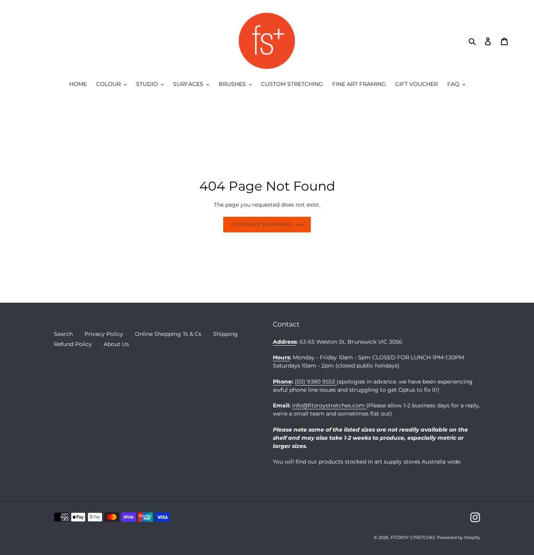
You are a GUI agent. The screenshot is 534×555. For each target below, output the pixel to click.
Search (63, 333)
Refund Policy (73, 344)
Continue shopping (261, 224)
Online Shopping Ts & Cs (168, 333)
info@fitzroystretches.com (329, 405)
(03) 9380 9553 (316, 381)
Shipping (225, 333)
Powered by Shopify (458, 537)
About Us (116, 344)
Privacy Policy (103, 333)
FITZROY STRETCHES (413, 537)
